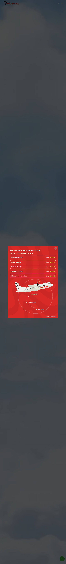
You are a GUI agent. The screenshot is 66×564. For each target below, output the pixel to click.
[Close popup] (55, 248)
